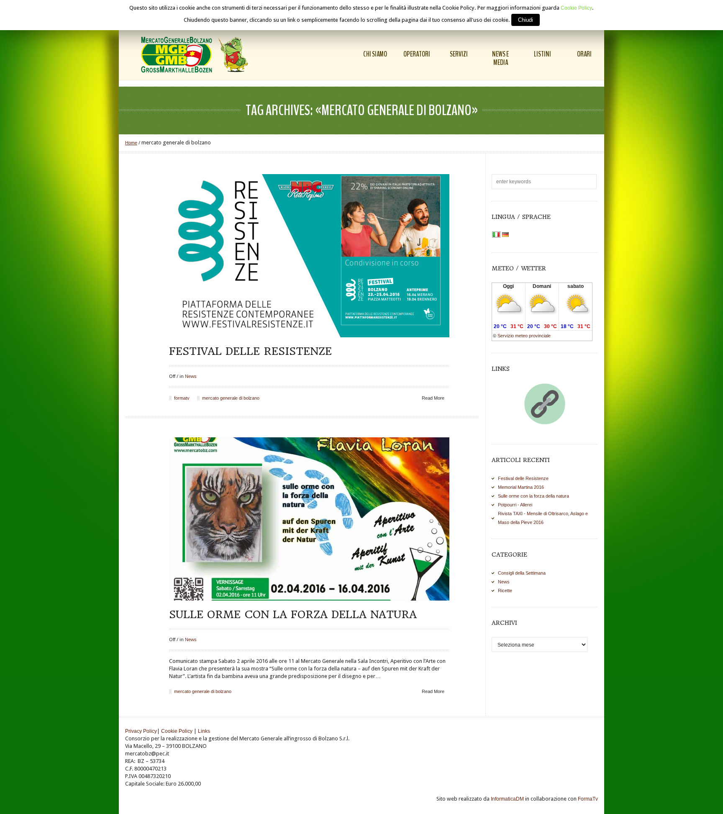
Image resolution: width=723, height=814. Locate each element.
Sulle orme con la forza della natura (293, 614)
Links (204, 731)
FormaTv (588, 799)
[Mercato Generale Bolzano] (196, 54)
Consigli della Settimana (522, 572)
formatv (182, 398)
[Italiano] (496, 235)
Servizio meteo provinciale (524, 335)
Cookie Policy (176, 731)
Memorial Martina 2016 (521, 487)
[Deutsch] (505, 235)
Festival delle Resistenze (250, 351)
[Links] (545, 404)
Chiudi (525, 20)
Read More (433, 398)
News (191, 376)
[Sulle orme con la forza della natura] (309, 519)
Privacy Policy (141, 731)
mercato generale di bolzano (230, 398)
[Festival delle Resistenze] (309, 255)
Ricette (505, 590)
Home (131, 142)
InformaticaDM (507, 799)
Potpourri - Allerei (515, 504)
